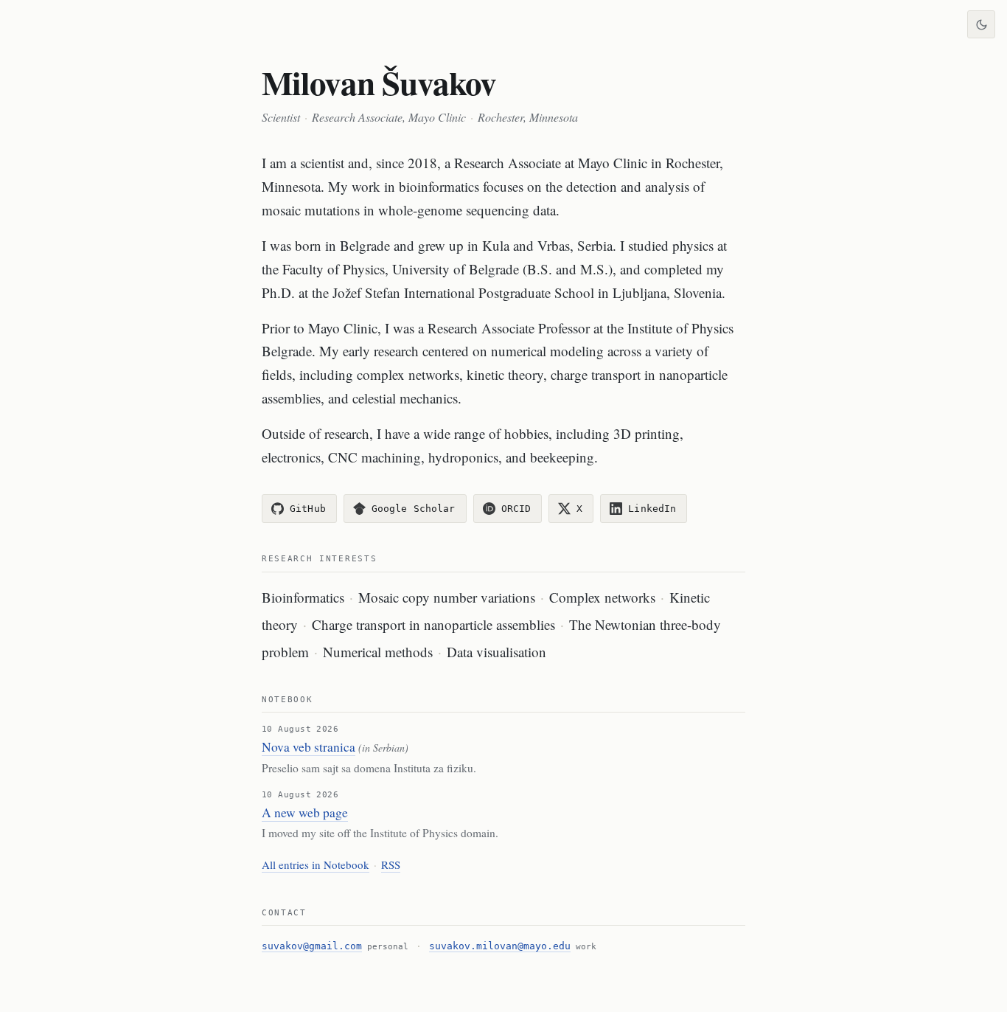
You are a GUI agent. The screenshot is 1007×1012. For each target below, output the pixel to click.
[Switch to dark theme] (981, 24)
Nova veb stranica (308, 746)
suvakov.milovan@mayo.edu (500, 946)
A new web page (305, 812)
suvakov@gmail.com (312, 946)
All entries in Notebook (315, 864)
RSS (390, 864)
